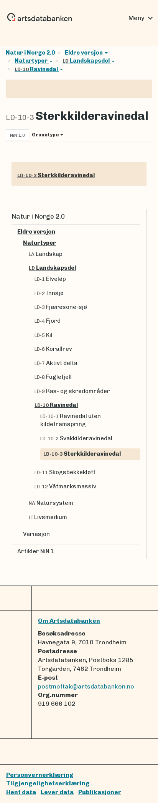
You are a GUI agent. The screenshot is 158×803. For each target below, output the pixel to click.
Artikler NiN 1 (35, 551)
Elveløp (50, 278)
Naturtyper (32, 60)
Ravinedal (37, 69)
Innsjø (49, 293)
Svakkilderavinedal (76, 438)
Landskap (46, 254)
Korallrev (53, 348)
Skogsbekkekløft (65, 472)
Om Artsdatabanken (69, 620)
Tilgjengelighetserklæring (48, 783)
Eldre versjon (84, 52)
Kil (44, 335)
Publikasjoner (99, 792)
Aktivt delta (56, 363)
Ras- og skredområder (72, 391)
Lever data (57, 792)
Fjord (48, 320)
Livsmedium (48, 517)
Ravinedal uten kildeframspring (70, 420)
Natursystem (51, 502)
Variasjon (36, 534)
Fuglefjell (53, 376)
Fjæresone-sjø (61, 307)
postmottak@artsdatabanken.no (86, 686)
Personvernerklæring (40, 774)
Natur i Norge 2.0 (30, 52)
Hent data (21, 792)
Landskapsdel (87, 60)
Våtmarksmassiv (65, 486)
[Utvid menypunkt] (137, 232)
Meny (141, 18)
